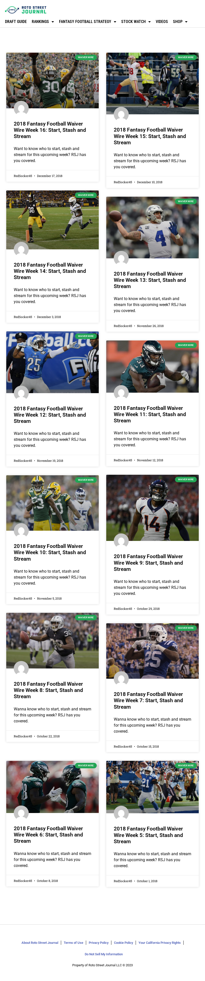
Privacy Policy (98, 943)
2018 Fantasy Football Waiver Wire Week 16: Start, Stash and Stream (50, 130)
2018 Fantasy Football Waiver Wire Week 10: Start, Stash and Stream (50, 552)
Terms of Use (73, 943)
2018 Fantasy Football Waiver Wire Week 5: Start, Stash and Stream (148, 835)
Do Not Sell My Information (104, 954)
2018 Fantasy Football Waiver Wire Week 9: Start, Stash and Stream (148, 562)
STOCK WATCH (133, 21)
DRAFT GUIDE (16, 21)
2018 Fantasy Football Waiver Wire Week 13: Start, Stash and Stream (150, 280)
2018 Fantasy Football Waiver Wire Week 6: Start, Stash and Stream (48, 834)
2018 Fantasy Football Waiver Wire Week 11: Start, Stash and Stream (150, 414)
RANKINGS (40, 21)
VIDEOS (162, 21)
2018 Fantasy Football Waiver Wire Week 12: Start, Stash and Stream (50, 415)
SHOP (177, 21)
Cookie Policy (123, 943)
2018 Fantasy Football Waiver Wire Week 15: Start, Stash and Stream (150, 136)
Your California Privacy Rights (159, 943)
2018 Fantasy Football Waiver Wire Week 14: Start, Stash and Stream (50, 271)
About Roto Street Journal (40, 943)
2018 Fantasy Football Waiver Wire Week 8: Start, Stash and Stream (48, 690)
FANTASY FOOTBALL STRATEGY (85, 21)
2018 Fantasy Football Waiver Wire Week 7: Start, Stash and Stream (148, 700)
